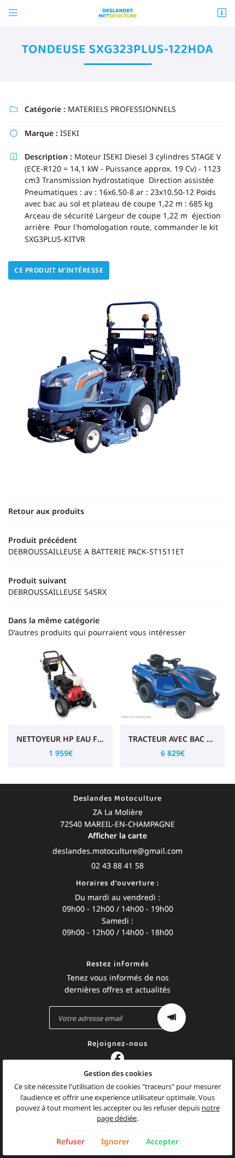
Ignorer (115, 1141)
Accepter (162, 1141)
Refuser (70, 1141)
